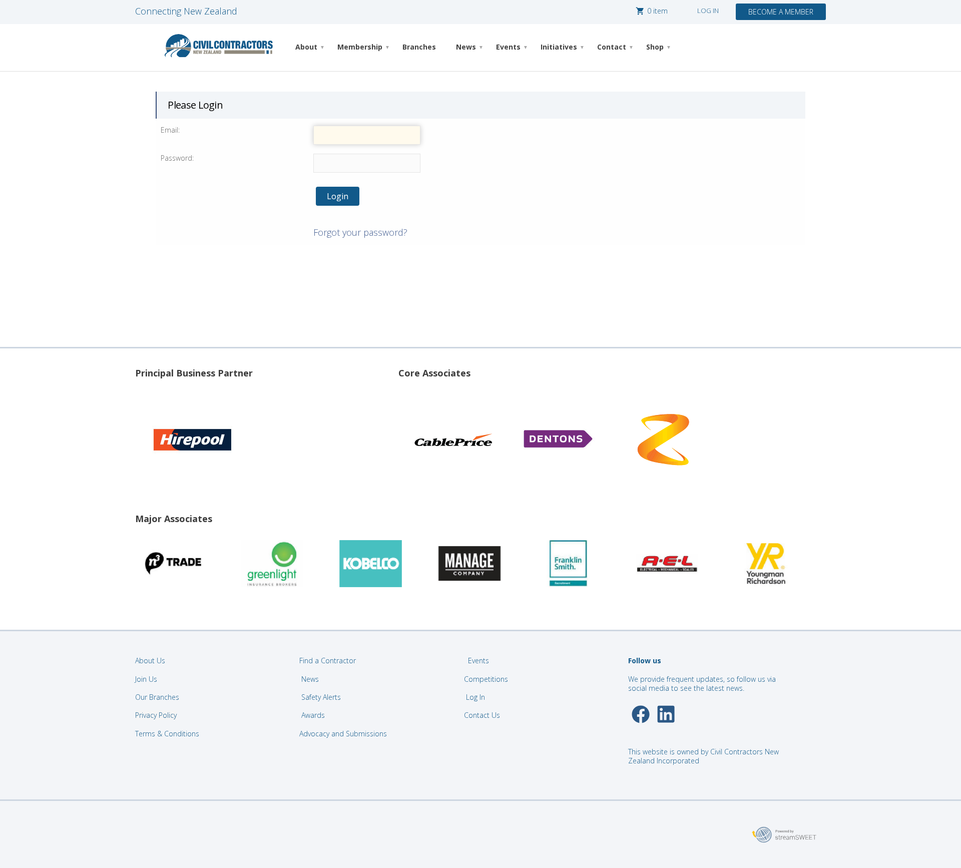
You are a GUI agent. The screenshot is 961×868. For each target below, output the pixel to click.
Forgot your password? (360, 232)
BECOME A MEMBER (780, 12)
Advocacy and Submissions (343, 733)
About (306, 47)
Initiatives (559, 47)
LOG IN (708, 10)
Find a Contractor (327, 660)
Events (508, 47)
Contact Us (483, 715)
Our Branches (157, 697)
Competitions (486, 679)
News (466, 47)
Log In (475, 697)
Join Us (146, 679)
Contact (611, 47)
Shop (655, 47)
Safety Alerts (321, 697)
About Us (150, 660)
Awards (313, 715)
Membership (359, 47)
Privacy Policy (156, 715)
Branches (419, 47)
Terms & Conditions (167, 733)
